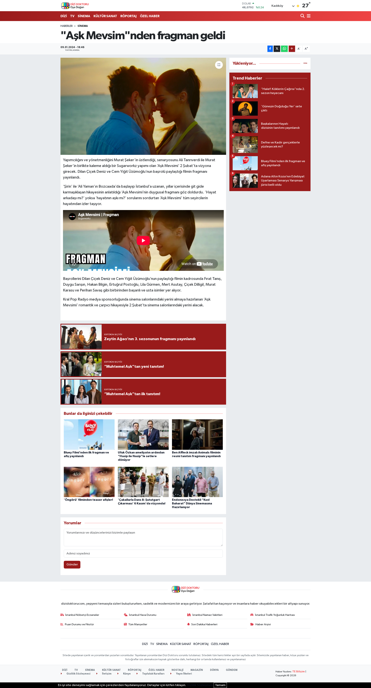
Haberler (66, 26)
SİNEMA (84, 16)
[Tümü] (305, 63)
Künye (127, 674)
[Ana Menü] (308, 16)
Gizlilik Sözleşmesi (78, 674)
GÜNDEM (231, 670)
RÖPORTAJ (128, 16)
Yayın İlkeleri (183, 674)
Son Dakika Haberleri (204, 624)
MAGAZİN (197, 670)
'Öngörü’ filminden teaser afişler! (88, 499)
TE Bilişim (298, 671)
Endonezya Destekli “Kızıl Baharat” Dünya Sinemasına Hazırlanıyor (192, 503)
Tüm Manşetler (137, 624)
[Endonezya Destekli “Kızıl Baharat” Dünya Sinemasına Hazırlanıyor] (197, 482)
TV (72, 16)
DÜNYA (214, 670)
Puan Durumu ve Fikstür (79, 624)
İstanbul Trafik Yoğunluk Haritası (275, 614)
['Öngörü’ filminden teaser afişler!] (89, 482)
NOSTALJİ (177, 670)
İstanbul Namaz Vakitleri (207, 614)
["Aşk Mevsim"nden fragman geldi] (143, 106)
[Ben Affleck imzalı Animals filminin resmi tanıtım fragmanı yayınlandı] (197, 434)
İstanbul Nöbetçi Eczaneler (82, 614)
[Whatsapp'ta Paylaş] (284, 49)
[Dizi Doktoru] (74, 5)
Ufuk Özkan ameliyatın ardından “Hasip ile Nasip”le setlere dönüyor (141, 456)
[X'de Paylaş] (277, 49)
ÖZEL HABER (149, 16)
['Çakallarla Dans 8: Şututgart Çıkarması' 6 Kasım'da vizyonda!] (143, 482)
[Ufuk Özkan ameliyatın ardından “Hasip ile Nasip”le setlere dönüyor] (143, 434)
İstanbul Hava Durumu (142, 614)
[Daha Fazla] (292, 49)
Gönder (72, 564)
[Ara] (302, 16)
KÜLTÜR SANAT (105, 16)
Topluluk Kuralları (153, 674)
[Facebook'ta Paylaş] (270, 49)
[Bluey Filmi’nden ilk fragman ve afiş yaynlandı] (89, 434)
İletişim (106, 674)
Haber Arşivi (263, 624)
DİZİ (63, 16)
